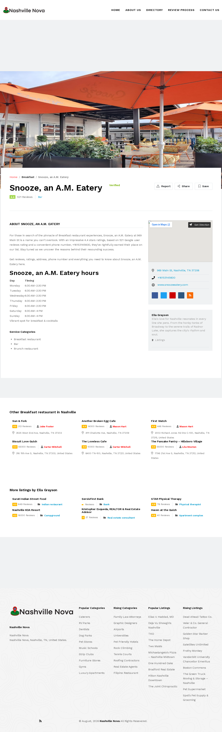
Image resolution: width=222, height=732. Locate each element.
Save (205, 186)
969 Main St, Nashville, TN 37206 (178, 270)
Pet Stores (85, 641)
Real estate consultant (121, 517)
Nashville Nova (110, 721)
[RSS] (190, 295)
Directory (154, 10)
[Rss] (40, 721)
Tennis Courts (123, 654)
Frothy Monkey (192, 650)
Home (115, 10)
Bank (106, 504)
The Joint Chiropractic (162, 686)
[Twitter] (164, 295)
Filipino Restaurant (126, 673)
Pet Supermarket (194, 689)
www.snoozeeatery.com (172, 284)
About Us (133, 10)
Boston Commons (194, 667)
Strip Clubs (86, 654)
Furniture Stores (89, 660)
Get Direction (201, 224)
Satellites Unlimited (195, 644)
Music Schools (88, 648)
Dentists (84, 629)
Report (165, 186)
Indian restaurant (52, 504)
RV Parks (84, 623)
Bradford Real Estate (161, 669)
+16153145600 (166, 277)
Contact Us (209, 10)
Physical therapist (190, 504)
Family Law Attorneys (127, 616)
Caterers (84, 616)
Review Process (181, 10)
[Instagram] (32, 721)
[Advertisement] (104, 45)
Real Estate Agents (126, 666)
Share (185, 186)
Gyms (82, 666)
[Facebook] (155, 295)
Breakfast (28, 177)
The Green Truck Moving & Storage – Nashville (195, 678)
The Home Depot (159, 640)
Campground (52, 515)
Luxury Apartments (92, 673)
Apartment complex (191, 515)
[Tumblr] (181, 295)
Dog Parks (85, 635)
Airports (119, 629)
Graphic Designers (125, 623)
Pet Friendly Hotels (126, 641)
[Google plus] (172, 295)
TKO (151, 633)
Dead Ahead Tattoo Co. (197, 616)
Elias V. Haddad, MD (161, 616)
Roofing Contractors (126, 660)
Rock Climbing (123, 648)
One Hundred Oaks (160, 663)
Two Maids (155, 646)
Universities (121, 635)
